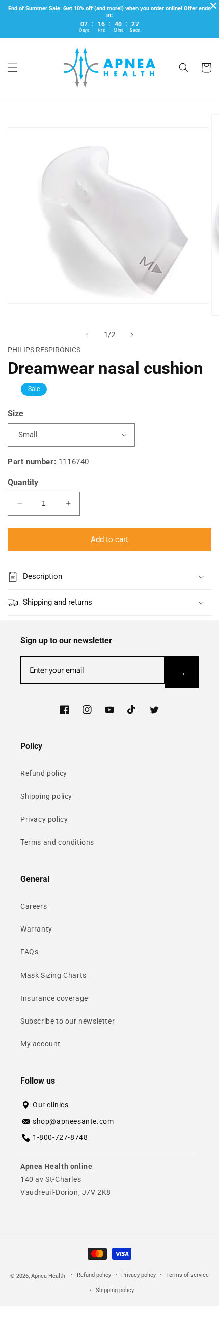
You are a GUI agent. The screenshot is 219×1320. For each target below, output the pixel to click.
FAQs (29, 952)
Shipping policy (46, 796)
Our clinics (51, 1105)
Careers (33, 906)
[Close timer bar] (213, 6)
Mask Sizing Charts (53, 975)
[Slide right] (132, 334)
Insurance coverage (54, 998)
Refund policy (43, 773)
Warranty (36, 929)
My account (40, 1044)
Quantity (23, 482)
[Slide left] (87, 334)
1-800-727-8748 (60, 1137)
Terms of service (187, 1275)
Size (15, 413)
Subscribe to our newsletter (67, 1021)
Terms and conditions (57, 842)
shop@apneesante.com (73, 1121)
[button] (13, 67)
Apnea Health (49, 1275)
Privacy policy (44, 819)
